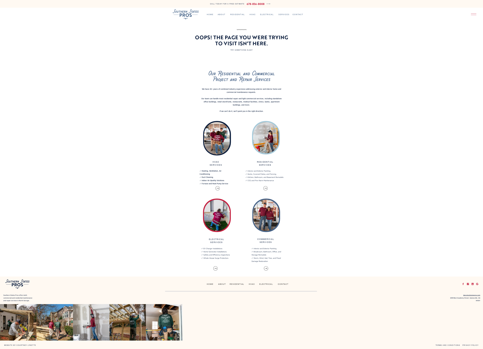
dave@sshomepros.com (471, 295)
